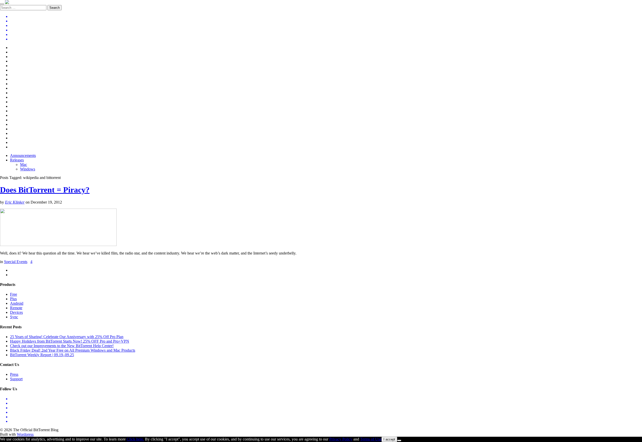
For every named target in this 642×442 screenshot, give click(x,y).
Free (13, 294)
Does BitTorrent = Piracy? (45, 189)
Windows (27, 169)
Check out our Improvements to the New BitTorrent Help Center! (62, 346)
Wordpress (25, 434)
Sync (14, 317)
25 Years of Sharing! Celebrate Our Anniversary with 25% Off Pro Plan (66, 337)
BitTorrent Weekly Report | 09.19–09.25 (42, 355)
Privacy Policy (340, 439)
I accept (389, 439)
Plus (13, 299)
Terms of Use (370, 439)
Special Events (15, 262)
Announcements (23, 155)
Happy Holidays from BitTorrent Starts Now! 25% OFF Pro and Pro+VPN (69, 341)
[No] (399, 440)
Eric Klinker (15, 202)
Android (16, 303)
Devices (16, 312)
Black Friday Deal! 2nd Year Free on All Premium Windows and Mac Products (72, 350)
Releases (17, 160)
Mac (23, 164)
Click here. (135, 439)
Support (16, 379)
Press (14, 374)
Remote (16, 308)
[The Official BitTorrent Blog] (7, 3)
